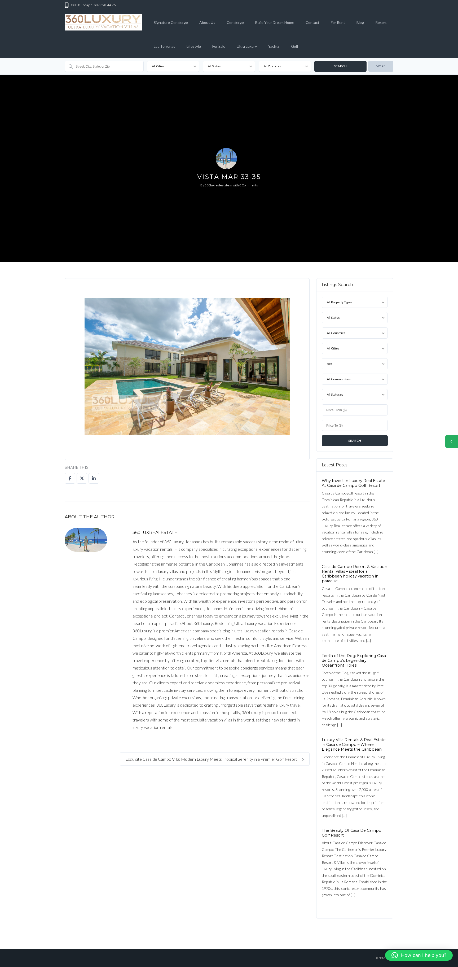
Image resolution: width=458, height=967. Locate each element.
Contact (312, 22)
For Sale (218, 46)
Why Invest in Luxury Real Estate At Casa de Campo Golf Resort (353, 483)
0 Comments (248, 185)
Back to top (382, 958)
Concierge (235, 22)
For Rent (338, 22)
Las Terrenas (164, 46)
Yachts (274, 46)
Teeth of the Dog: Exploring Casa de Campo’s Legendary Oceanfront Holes (354, 660)
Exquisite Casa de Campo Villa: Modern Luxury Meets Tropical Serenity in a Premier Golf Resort (211, 759)
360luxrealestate (217, 185)
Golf (294, 46)
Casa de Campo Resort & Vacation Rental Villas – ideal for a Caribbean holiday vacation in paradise (354, 573)
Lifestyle (194, 46)
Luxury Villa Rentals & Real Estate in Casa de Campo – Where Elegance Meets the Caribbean (354, 744)
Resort (381, 22)
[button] (419, 955)
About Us (207, 22)
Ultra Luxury (247, 46)
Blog (360, 22)
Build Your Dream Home (274, 22)
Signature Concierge (171, 22)
